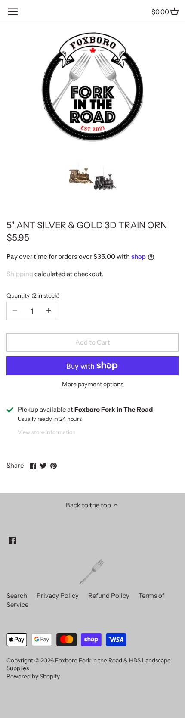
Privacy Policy (58, 595)
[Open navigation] (12, 11)
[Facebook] (12, 539)
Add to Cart (92, 342)
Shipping (19, 274)
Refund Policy (109, 595)
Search (16, 595)
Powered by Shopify (33, 676)
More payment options (92, 384)
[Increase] (48, 311)
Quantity (31, 295)
